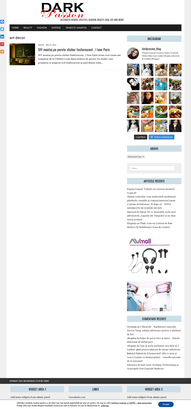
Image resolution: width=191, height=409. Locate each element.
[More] (2, 50)
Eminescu (132, 364)
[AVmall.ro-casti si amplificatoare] (149, 272)
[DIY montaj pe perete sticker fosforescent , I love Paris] (22, 63)
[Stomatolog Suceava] (149, 309)
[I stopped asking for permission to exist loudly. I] (175, 126)
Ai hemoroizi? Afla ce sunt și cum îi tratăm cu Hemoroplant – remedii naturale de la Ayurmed (154, 357)
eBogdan (131, 338)
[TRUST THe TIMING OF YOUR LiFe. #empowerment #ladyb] (147, 70)
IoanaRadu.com (77, 397)
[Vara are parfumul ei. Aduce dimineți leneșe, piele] (175, 70)
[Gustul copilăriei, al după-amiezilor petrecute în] (161, 70)
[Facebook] (2, 20)
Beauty (27, 27)
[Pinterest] (2, 42)
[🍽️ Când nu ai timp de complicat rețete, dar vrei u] (161, 112)
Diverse (56, 27)
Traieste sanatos (76, 27)
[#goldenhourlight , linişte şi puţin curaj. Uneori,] (147, 98)
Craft (41, 45)
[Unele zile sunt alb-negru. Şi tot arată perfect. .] (133, 126)
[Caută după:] (152, 168)
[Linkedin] (2, 35)
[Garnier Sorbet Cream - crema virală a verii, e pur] (161, 98)
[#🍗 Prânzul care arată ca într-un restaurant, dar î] (175, 112)
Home (15, 27)
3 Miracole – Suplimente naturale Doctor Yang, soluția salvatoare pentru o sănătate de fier (154, 330)
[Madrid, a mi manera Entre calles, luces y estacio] (133, 70)
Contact (96, 27)
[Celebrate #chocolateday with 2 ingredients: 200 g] (147, 84)
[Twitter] (2, 27)
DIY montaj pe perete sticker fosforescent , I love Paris (74, 49)
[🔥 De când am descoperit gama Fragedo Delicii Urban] (147, 112)
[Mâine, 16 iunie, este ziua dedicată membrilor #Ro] (175, 98)
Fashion (42, 27)
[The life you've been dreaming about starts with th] (133, 84)
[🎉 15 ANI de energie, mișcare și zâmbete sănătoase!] (161, 126)
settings (105, 405)
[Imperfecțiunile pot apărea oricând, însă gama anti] (161, 84)
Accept (166, 404)
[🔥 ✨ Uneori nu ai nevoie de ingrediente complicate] (133, 112)
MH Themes (45, 381)
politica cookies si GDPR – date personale (131, 403)
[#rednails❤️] (133, 98)
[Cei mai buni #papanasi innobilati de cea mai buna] (175, 84)
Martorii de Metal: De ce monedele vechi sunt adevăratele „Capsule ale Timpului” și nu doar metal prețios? (151, 215)
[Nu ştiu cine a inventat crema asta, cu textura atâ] (147, 126)
